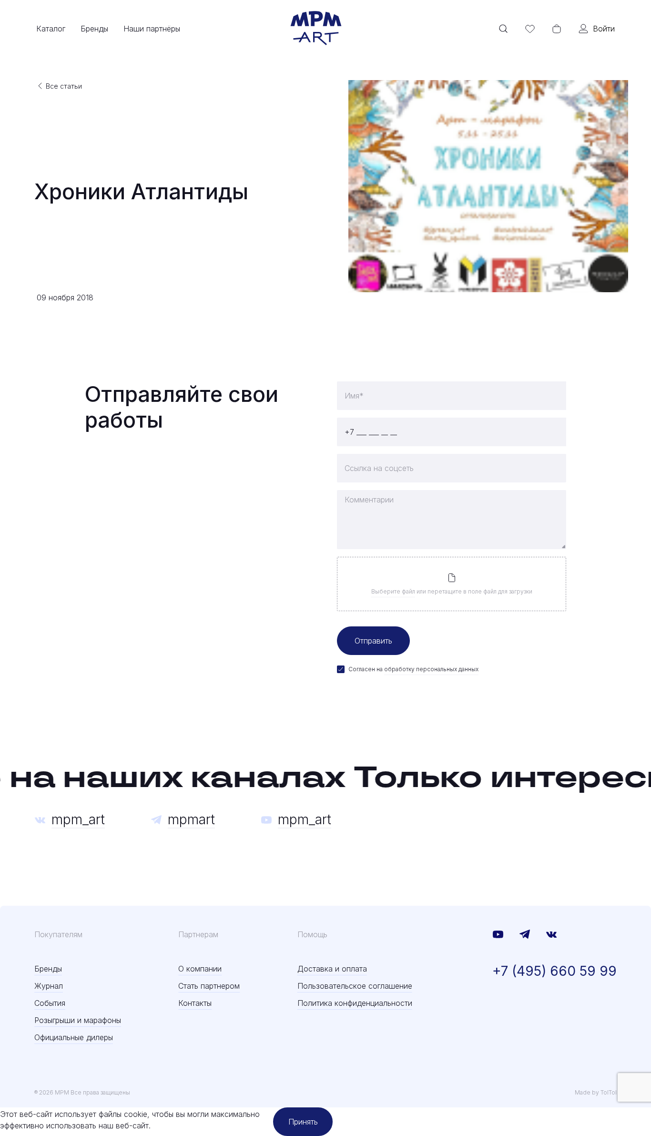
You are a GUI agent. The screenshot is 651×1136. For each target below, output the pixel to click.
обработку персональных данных (431, 669)
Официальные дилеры (73, 1037)
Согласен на (413, 669)
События (49, 1003)
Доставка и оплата (332, 968)
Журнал (48, 986)
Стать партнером (209, 986)
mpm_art (78, 819)
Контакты (195, 1003)
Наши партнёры (151, 28)
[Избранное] (530, 28)
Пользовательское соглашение (354, 986)
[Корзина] (556, 28)
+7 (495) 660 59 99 (554, 971)
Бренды (94, 28)
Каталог (50, 28)
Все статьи (64, 86)
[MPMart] (316, 29)
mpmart (191, 819)
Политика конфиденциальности (354, 1003)
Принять (303, 1121)
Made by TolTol (596, 1092)
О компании (200, 968)
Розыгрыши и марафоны (77, 1020)
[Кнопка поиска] (503, 28)
